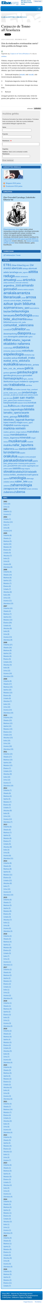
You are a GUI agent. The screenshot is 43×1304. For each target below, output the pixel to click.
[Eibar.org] (11, 3)
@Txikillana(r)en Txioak (12, 255)
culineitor (37, 108)
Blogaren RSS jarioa (13, 183)
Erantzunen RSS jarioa (14, 186)
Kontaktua (38, 1302)
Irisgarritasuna (28, 1302)
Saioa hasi (37, 1)
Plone (22, 1297)
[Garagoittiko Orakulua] (13, 174)
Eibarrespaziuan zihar (11, 229)
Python (29, 1297)
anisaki (22, 74)
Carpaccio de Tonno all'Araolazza (20, 53)
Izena (4, 127)
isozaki (31, 74)
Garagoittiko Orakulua (14, 17)
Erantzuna (6, 140)
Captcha (5, 149)
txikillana (3, 56)
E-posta (5, 134)
